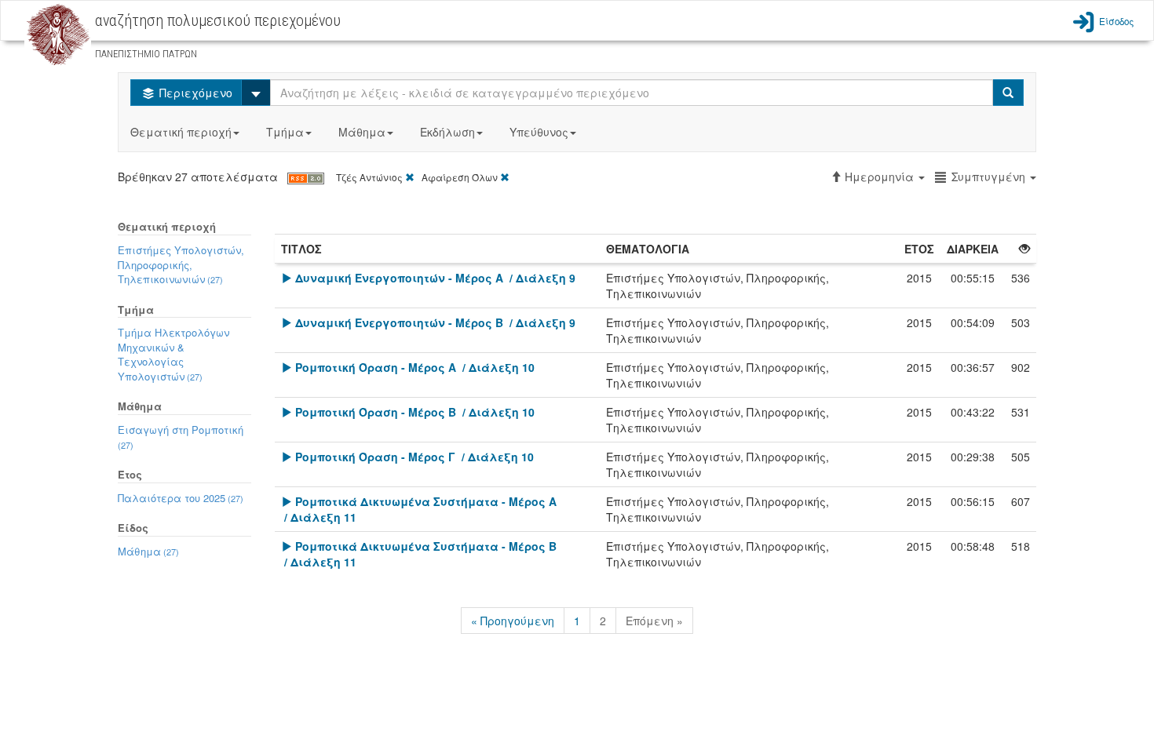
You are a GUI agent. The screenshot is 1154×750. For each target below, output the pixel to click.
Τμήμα (285, 132)
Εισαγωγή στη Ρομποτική (180, 436)
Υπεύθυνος (538, 132)
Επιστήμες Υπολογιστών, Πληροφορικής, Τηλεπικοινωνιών (181, 264)
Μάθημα (361, 132)
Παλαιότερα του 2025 (180, 497)
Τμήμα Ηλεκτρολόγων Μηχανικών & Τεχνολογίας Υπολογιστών (173, 354)
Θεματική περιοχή (181, 132)
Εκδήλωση (447, 132)
